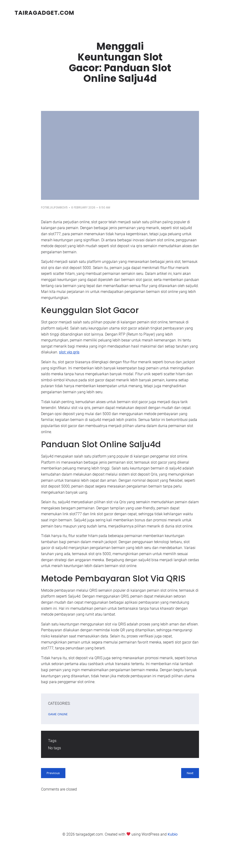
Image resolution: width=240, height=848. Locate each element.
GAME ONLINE (58, 714)
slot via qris (69, 352)
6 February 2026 (83, 207)
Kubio (173, 834)
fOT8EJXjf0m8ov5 (54, 207)
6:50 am (104, 207)
